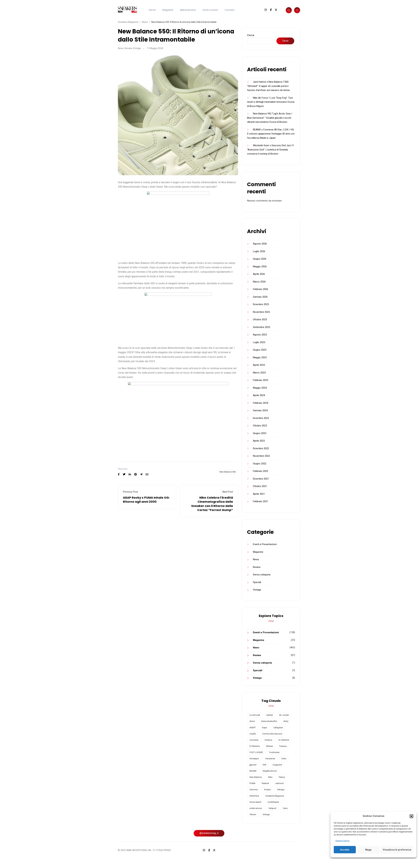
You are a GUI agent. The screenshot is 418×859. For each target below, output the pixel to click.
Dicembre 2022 (261, 448)
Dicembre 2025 (261, 304)
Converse (253, 740)
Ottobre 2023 (260, 425)
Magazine (167, 10)
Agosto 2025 (260, 334)
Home (152, 10)
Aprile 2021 (259, 493)
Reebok (265, 783)
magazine (277, 764)
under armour (255, 808)
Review (128, 48)
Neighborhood (270, 771)
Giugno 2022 (259, 463)
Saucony (253, 789)
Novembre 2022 (261, 455)
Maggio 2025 (260, 357)
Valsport (272, 808)
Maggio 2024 (260, 387)
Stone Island (255, 802)
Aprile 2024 (259, 395)
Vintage (137, 48)
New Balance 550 (227, 472)
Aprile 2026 (259, 274)
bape (264, 727)
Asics (252, 721)
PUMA (252, 783)
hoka (283, 758)
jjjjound (252, 764)
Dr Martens (254, 746)
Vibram (252, 814)
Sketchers (254, 796)
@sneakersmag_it (209, 833)
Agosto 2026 (260, 243)
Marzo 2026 (259, 281)
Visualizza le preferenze (397, 849)
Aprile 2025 (259, 364)
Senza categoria (261, 574)
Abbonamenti (188, 10)
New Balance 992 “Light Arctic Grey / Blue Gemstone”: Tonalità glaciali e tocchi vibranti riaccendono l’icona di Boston (269, 117)
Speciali (257, 582)
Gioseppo (254, 758)
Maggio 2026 (260, 266)
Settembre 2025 (261, 327)
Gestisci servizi (342, 841)
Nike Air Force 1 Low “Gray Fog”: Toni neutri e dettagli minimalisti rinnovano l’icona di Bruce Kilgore (270, 102)
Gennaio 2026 (260, 296)
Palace (282, 777)
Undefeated (273, 802)
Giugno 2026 (259, 258)
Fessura (283, 746)
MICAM (252, 771)
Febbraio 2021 (260, 501)
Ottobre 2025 (260, 319)
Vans (285, 808)
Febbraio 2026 (260, 289)
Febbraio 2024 (260, 402)
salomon (279, 783)
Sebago (281, 789)
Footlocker (274, 752)
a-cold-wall (254, 715)
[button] (411, 816)
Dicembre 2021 (261, 478)
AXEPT (252, 727)
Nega (368, 849)
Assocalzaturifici (269, 721)
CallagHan (278, 727)
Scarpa (267, 789)
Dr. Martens (284, 740)
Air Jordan (284, 715)
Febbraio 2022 (260, 471)
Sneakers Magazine (274, 796)
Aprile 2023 (259, 440)
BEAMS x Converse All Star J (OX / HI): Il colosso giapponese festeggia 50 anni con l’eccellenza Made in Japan (271, 133)
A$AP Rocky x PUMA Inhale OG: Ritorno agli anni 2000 (146, 500)
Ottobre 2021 (260, 486)
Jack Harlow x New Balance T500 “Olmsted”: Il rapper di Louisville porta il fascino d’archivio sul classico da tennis (268, 86)
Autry (285, 721)
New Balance (255, 777)
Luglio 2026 (259, 251)
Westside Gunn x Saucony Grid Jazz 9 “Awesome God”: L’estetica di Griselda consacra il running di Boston (270, 149)
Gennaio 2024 (260, 410)
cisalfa (252, 734)
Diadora (268, 740)
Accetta (344, 849)
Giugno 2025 (259, 349)
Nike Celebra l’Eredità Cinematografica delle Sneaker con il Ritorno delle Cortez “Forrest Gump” (212, 504)
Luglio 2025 (259, 342)
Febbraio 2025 (260, 380)
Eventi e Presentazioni (265, 544)
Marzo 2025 (259, 372)
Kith (264, 764)
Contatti (229, 10)
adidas (269, 715)
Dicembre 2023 (261, 418)
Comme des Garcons (272, 734)
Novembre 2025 (261, 312)
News (121, 48)
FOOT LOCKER (256, 752)
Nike (270, 777)
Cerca (250, 35)
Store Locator (210, 10)
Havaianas (270, 758)
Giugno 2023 (259, 433)
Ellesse (269, 746)
